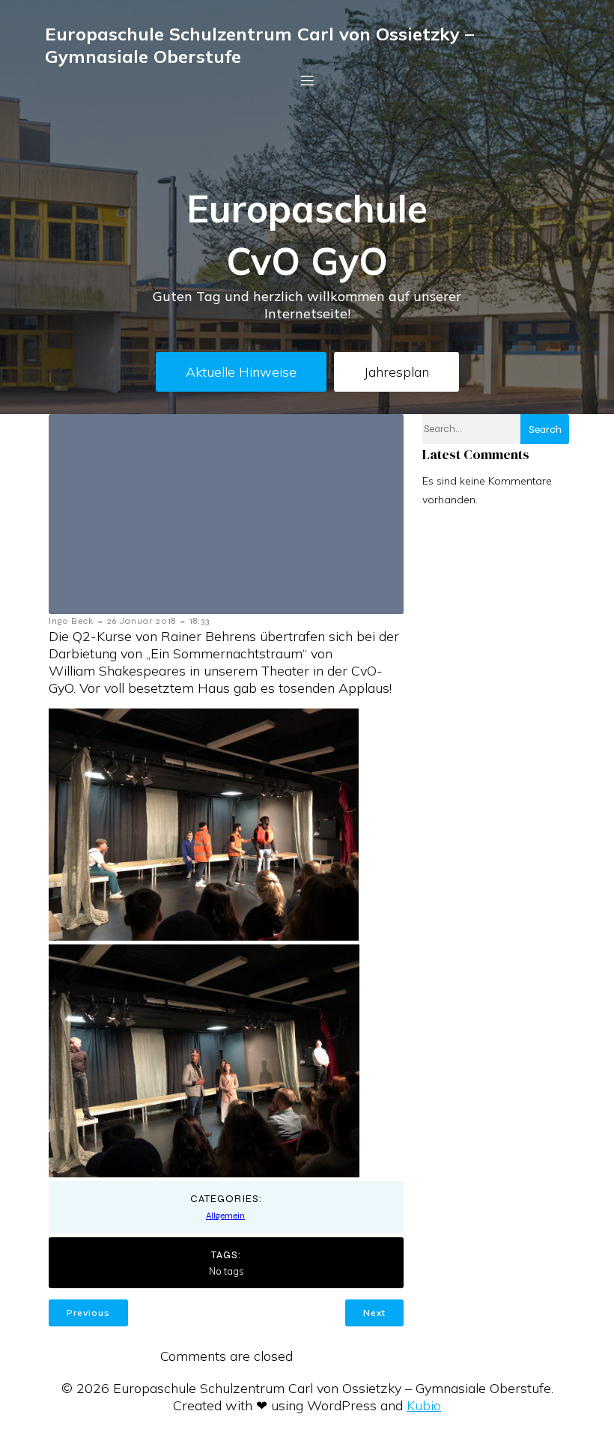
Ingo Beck (71, 621)
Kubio (424, 1405)
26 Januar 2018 (141, 621)
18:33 (199, 621)
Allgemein (225, 1215)
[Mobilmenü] (307, 80)
